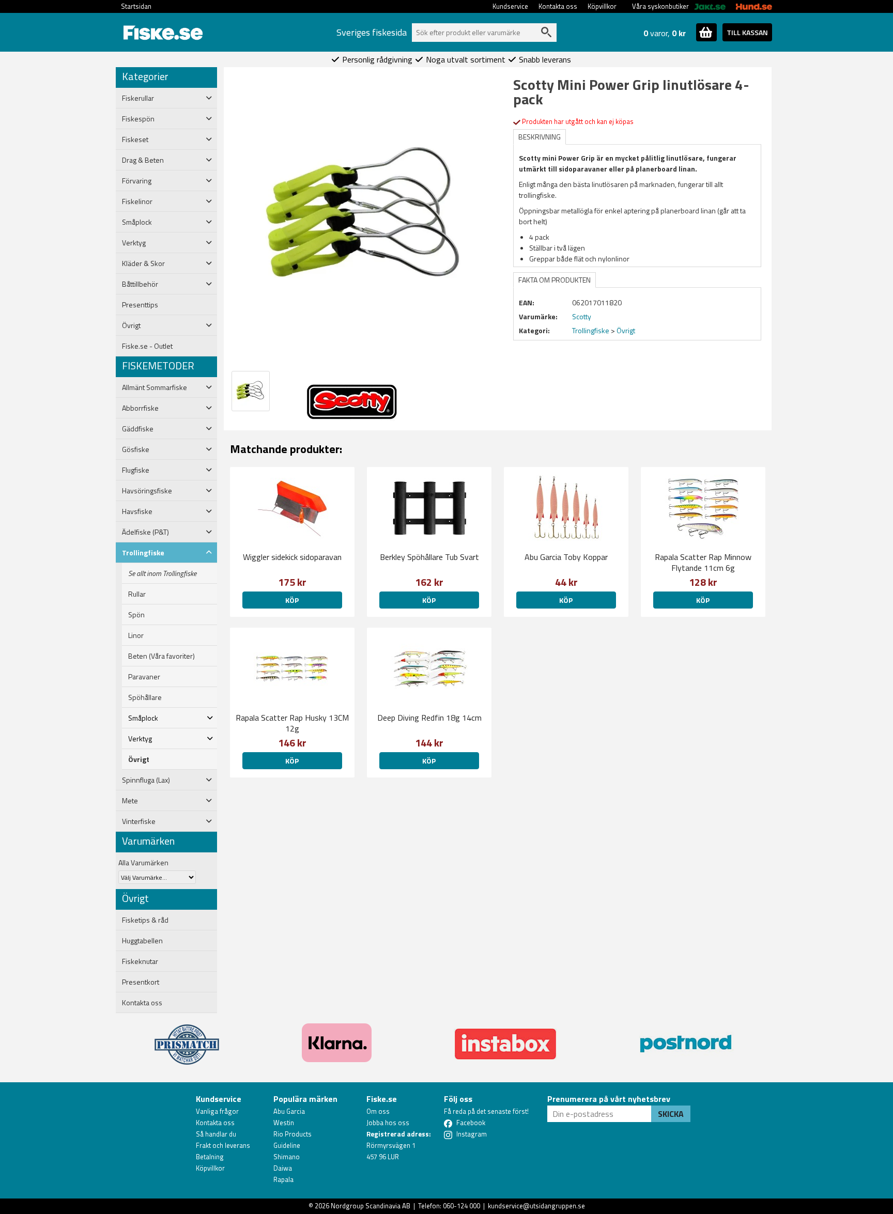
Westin (283, 1122)
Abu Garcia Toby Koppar (566, 557)
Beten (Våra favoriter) (161, 656)
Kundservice (510, 6)
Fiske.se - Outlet (147, 346)
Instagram (471, 1134)
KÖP (292, 600)
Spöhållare (145, 697)
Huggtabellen (142, 940)
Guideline (286, 1145)
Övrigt (138, 759)
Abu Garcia (289, 1111)
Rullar (137, 594)
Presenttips (140, 304)
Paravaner (144, 676)
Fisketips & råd (145, 920)
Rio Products (292, 1134)
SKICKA (671, 1114)
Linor (136, 635)
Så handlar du (216, 1134)
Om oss (378, 1111)
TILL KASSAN (747, 32)
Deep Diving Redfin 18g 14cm (429, 717)
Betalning (210, 1156)
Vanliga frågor (217, 1111)
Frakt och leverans (223, 1145)
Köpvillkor (602, 6)
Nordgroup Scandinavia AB (370, 1206)
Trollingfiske (590, 330)
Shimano (286, 1156)
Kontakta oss (557, 6)
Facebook (470, 1122)
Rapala (283, 1179)
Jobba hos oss (387, 1122)
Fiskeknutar (140, 961)
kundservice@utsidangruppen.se (536, 1206)
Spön (136, 614)
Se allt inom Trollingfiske (162, 573)
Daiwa (282, 1168)
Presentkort (140, 982)
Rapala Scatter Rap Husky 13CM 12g (292, 723)
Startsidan (136, 6)
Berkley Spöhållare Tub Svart (429, 557)
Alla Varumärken (143, 862)
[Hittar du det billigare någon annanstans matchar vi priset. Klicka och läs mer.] (187, 1038)
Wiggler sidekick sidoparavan (292, 557)
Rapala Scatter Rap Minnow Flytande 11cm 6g (703, 562)
